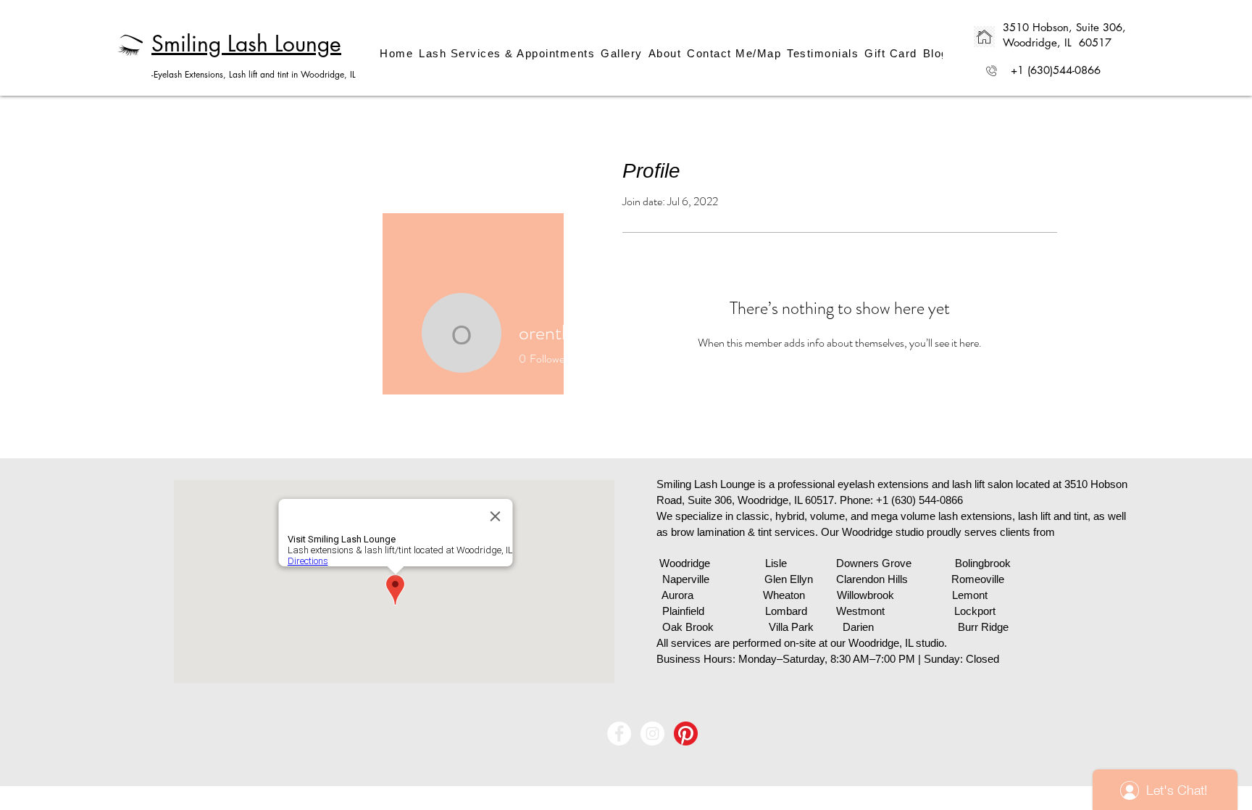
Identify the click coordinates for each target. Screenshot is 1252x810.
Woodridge (684, 563)
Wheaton (800, 595)
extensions (904, 484)
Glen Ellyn (788, 579)
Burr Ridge (983, 627)
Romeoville (977, 579)
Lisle (776, 563)
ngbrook (991, 563)
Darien (858, 627)
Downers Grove (873, 563)
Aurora (677, 595)
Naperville (685, 579)
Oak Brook (688, 627)
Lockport (975, 611)
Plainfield (683, 611)
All (662, 643)
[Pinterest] (686, 733)
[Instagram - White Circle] (652, 733)
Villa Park (791, 627)
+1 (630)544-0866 (1056, 70)
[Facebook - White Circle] (619, 733)
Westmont (860, 611)
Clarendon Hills (873, 579)
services (692, 643)
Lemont (970, 595)
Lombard (786, 611)
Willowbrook (865, 595)
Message (685, 360)
